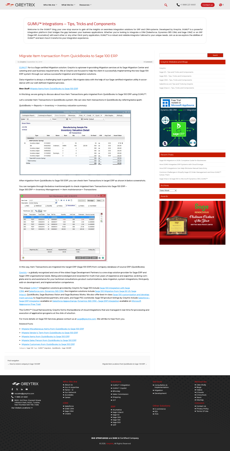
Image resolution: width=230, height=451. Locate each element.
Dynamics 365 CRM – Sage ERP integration (98, 301)
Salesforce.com (36, 291)
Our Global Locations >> (22, 408)
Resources (84, 5)
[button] (221, 5)
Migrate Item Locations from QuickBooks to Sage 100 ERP (124, 364)
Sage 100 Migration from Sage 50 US (112, 291)
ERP (113, 406)
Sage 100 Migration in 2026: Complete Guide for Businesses (182, 160)
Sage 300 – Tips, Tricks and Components (175, 76)
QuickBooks (56, 348)
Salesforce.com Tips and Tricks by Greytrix (176, 84)
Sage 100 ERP (66, 348)
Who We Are (49, 5)
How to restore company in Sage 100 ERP (24, 364)
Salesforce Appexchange (64, 301)
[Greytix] (25, 384)
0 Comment (148, 62)
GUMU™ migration (44, 348)
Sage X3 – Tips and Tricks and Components (176, 72)
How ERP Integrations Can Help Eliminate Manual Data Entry (183, 168)
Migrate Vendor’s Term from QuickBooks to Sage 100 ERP (50, 333)
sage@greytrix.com (86, 319)
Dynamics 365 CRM (54, 291)
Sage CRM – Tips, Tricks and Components (175, 80)
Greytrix (23, 62)
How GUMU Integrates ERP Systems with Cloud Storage (181, 164)
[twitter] (17, 389)
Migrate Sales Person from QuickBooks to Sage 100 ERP (49, 340)
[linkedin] (22, 389)
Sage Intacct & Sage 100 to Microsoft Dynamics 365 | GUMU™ (183, 179)
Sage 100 (30, 348)
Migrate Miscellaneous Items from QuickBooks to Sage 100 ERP (53, 329)
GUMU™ (23, 67)
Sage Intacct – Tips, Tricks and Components (176, 88)
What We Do (67, 5)
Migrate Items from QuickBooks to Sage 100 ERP (54, 89)
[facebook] (12, 389)
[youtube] (27, 389)
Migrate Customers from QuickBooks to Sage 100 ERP (48, 344)
